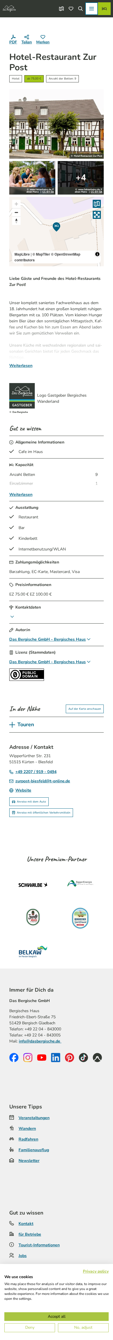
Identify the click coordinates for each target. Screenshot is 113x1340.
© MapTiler (41, 254)
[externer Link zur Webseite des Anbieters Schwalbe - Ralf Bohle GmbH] (33, 884)
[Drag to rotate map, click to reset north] (16, 221)
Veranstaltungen (34, 1118)
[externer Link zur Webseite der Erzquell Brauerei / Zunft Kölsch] (33, 918)
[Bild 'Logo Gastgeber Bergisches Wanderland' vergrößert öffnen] (22, 396)
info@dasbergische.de (40, 1041)
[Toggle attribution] (97, 254)
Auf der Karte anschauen (84, 709)
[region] (56, 231)
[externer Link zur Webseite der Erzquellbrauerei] (80, 918)
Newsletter (29, 1160)
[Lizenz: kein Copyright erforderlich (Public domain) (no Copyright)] (26, 679)
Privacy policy (96, 1271)
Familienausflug (34, 1150)
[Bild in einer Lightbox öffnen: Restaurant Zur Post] (32, 178)
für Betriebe (30, 1234)
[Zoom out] (16, 212)
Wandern (27, 1128)
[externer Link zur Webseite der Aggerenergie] (80, 884)
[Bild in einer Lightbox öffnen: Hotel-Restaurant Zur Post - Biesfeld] (56, 124)
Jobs (23, 1255)
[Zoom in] (16, 204)
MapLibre (22, 254)
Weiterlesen (20, 365)
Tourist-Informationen (39, 1245)
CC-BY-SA (48, 192)
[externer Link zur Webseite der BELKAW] (33, 952)
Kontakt (26, 1223)
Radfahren (28, 1139)
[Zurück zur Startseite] (9, 8)
